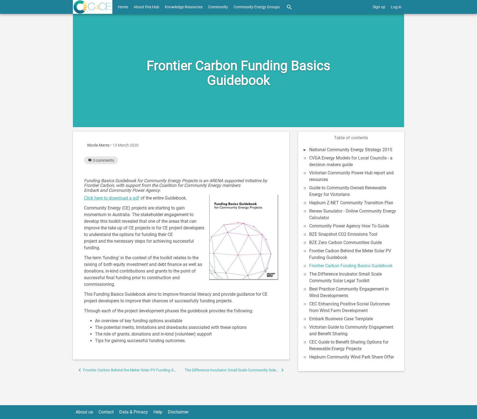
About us (84, 412)
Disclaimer (178, 412)
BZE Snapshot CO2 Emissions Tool (343, 234)
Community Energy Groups (257, 7)
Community (218, 7)
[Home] (92, 7)
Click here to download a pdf (111, 198)
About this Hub (146, 7)
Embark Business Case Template (341, 318)
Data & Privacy (133, 412)
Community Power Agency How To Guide (349, 226)
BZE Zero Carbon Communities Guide (345, 242)
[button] (127, 370)
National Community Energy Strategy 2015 (350, 149)
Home (123, 7)
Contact (106, 412)
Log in (396, 7)
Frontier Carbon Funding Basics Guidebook (351, 265)
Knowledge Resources (184, 7)
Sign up (379, 7)
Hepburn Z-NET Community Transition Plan (351, 202)
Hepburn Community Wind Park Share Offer (351, 357)
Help (157, 412)
